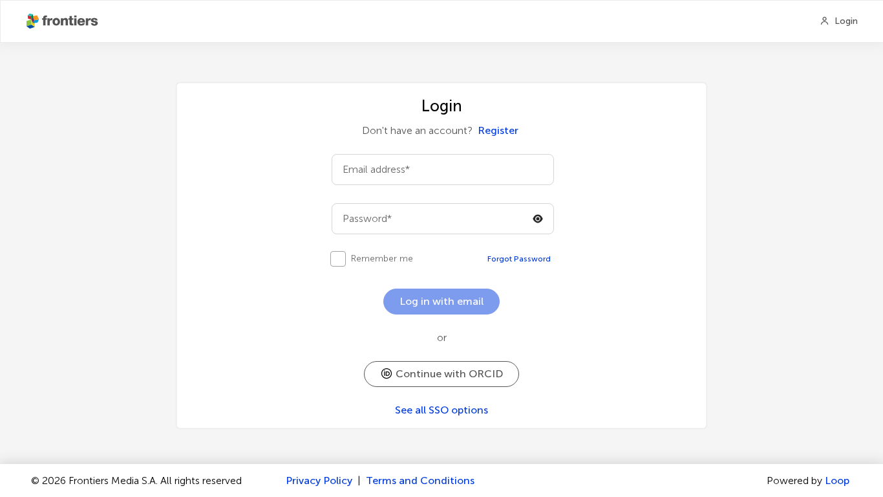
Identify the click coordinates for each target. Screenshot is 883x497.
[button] (441, 374)
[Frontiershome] (63, 21)
